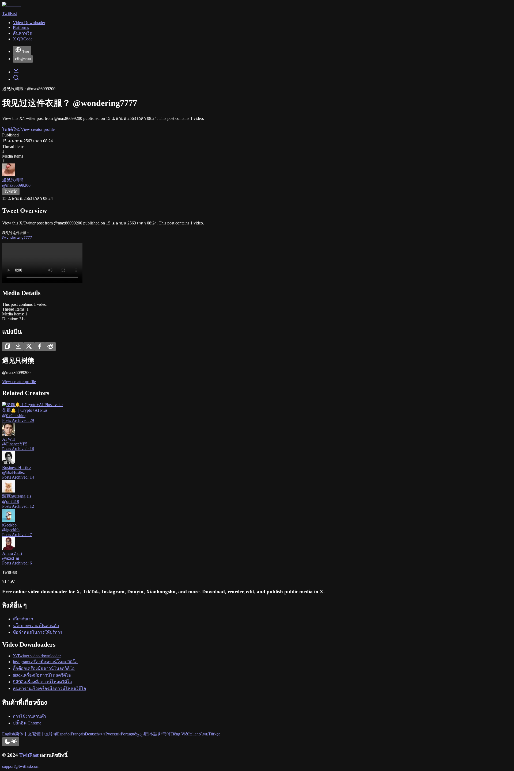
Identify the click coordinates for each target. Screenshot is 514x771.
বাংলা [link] (102, 734)
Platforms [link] (21, 27)
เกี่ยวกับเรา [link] (23, 619)
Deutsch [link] (92, 734)
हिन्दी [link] (53, 734)
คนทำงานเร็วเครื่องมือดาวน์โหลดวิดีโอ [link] (49, 688)
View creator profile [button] (38, 129)
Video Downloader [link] (29, 22)
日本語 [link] (151, 734)
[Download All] (18, 346)
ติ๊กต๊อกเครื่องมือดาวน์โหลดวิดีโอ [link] (44, 668)
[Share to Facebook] (39, 346)
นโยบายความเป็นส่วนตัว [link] (36, 625)
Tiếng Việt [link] (179, 734)
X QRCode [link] (22, 39)
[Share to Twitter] (29, 346)
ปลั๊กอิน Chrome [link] (27, 723)
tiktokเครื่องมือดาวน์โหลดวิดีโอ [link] (42, 675)
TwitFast (29, 755)
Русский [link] (113, 734)
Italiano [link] (194, 734)
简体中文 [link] (23, 734)
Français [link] (78, 734)
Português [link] (129, 734)
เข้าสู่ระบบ (23, 59)
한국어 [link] (164, 734)
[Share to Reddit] (50, 346)
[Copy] (7, 346)
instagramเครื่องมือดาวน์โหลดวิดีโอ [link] (45, 661)
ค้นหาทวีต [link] (22, 33)
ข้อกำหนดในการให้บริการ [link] (37, 632)
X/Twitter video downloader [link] (37, 656)
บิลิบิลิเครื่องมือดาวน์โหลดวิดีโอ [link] (42, 682)
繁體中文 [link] (40, 734)
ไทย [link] (204, 734)
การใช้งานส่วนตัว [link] (29, 716)
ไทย (25, 52)
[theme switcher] (10, 741)
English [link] (8, 734)
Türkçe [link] (214, 734)
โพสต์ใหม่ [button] (11, 129)
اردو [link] (141, 734)
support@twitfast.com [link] (20, 766)
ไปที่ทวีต (10, 191)
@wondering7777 (17, 237)
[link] (16, 72)
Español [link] (64, 734)
